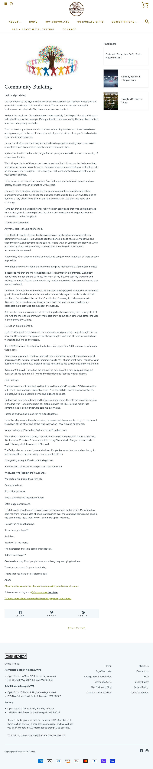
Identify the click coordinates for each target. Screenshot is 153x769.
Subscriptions (124, 22)
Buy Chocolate (57, 22)
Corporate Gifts (90, 22)
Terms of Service (140, 692)
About (14, 22)
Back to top (76, 627)
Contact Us (142, 671)
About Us (144, 666)
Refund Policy (141, 687)
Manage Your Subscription (97, 676)
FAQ (146, 676)
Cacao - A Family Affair (99, 692)
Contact (69, 29)
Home (33, 22)
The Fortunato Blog (101, 687)
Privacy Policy (141, 681)
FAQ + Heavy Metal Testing (33, 29)
